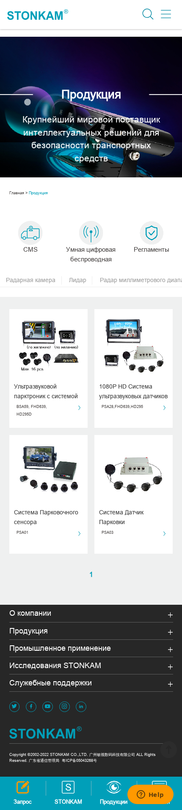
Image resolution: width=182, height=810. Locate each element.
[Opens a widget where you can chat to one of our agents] (150, 795)
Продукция (38, 193)
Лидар (77, 280)
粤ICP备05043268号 (79, 760)
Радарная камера (30, 280)
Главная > (18, 193)
